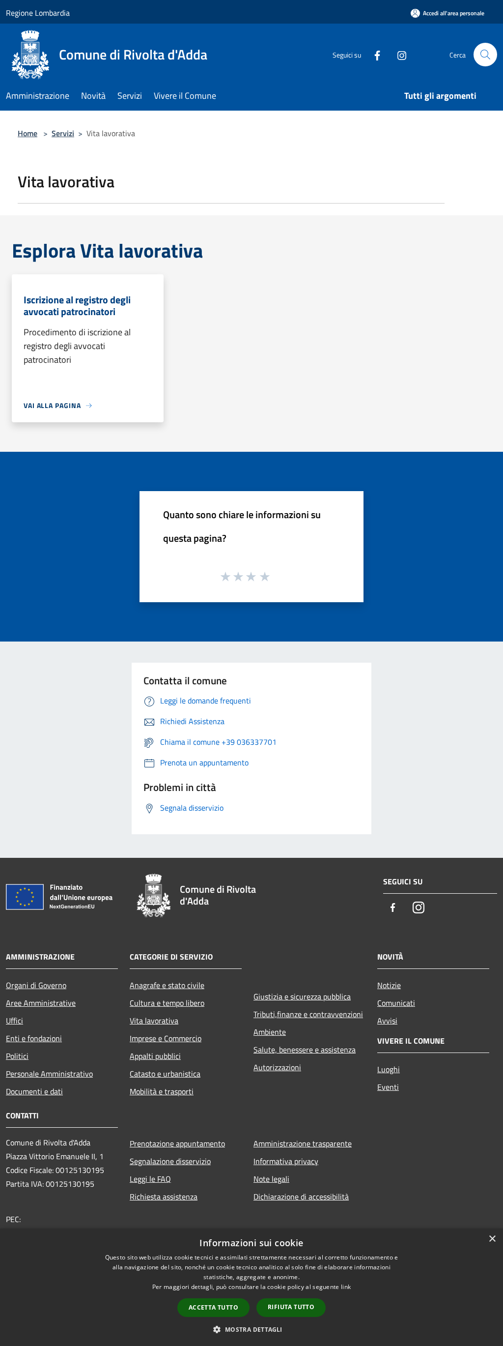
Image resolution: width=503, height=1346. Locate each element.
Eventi (388, 1087)
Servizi (63, 133)
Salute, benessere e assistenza (304, 1049)
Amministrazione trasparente (302, 1143)
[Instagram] (398, 54)
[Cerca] (485, 54)
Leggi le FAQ (150, 1179)
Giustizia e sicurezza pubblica (302, 996)
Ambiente (269, 1032)
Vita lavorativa (154, 1020)
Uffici (14, 1020)
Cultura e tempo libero (167, 1003)
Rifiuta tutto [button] (291, 1307)
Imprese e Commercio (165, 1038)
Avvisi (387, 1020)
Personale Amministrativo (49, 1074)
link (346, 1287)
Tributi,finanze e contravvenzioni (308, 1014)
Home (27, 133)
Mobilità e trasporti (162, 1091)
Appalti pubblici (155, 1056)
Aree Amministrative (41, 1003)
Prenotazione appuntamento (177, 1143)
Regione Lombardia (38, 13)
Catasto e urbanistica (165, 1074)
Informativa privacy (285, 1161)
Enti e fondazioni (34, 1038)
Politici (17, 1056)
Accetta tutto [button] (213, 1307)
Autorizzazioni (277, 1067)
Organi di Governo (36, 985)
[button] (251, 1329)
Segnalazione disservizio (170, 1161)
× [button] (492, 1239)
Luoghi (388, 1069)
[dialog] (251, 1287)
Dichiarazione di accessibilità (301, 1196)
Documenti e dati (34, 1091)
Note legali (271, 1179)
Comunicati (396, 1003)
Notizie (389, 985)
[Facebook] (373, 54)
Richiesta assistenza (163, 1196)
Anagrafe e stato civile (167, 985)
